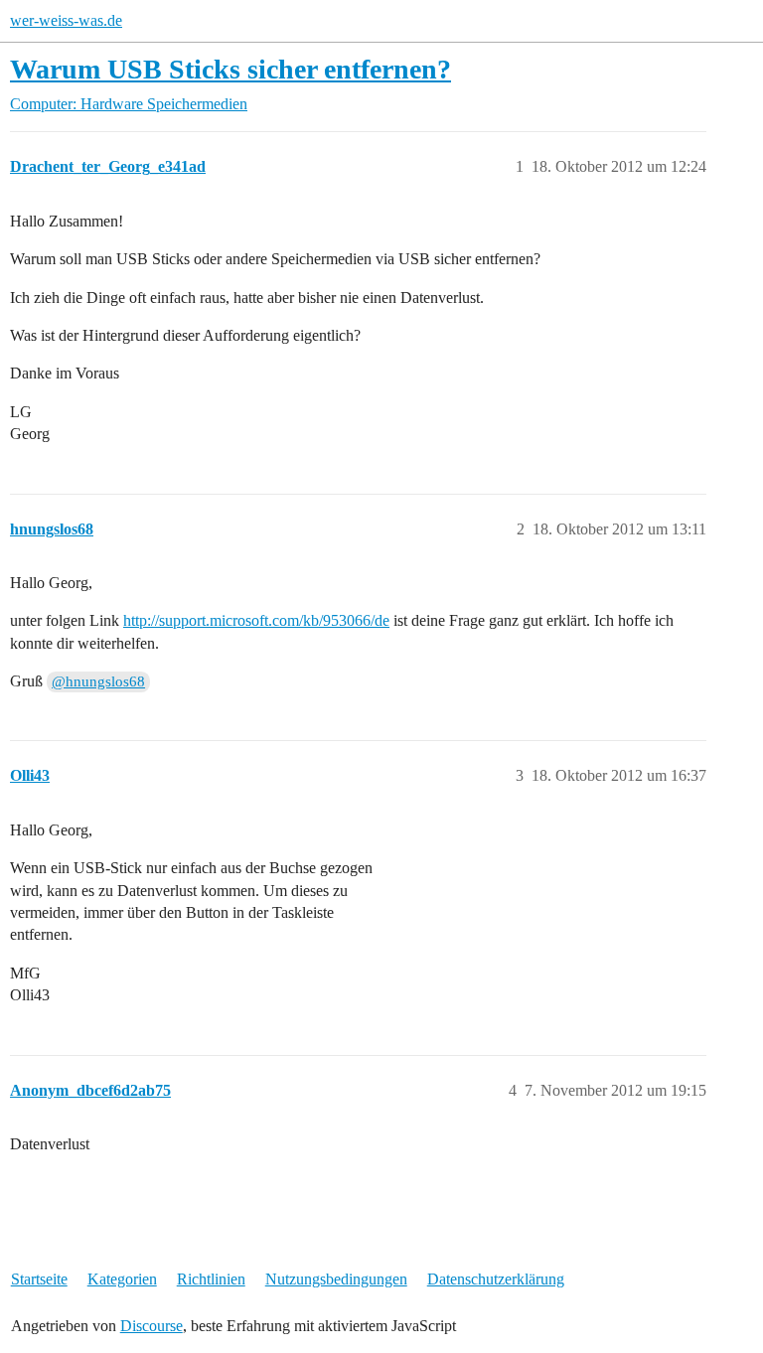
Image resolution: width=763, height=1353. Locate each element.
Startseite (39, 1279)
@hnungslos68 (98, 681)
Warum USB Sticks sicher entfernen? (230, 69)
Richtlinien (211, 1279)
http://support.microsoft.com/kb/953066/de (256, 620)
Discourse (151, 1325)
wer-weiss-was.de (66, 20)
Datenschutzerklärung (495, 1279)
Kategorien (122, 1279)
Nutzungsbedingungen (336, 1279)
